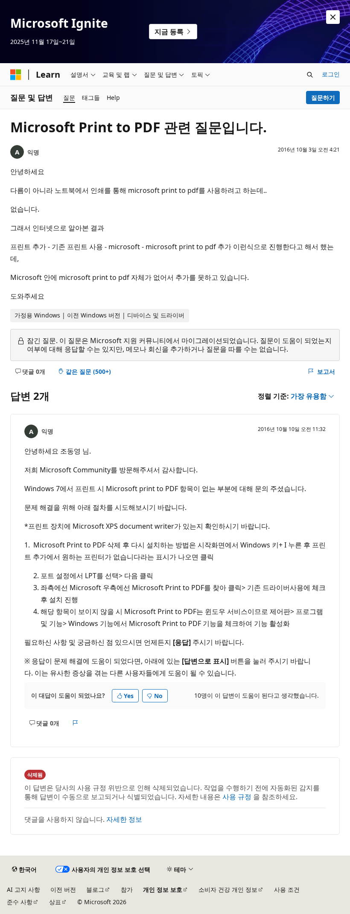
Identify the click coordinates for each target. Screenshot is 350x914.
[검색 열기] (309, 74)
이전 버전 (63, 889)
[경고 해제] (333, 17)
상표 (55, 902)
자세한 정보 (124, 819)
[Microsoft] (15, 74)
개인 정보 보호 (162, 889)
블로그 (95, 889)
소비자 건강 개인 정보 (227, 889)
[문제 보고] (75, 723)
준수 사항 (19, 902)
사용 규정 (236, 796)
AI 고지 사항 (23, 889)
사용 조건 (287, 889)
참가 (127, 889)
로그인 (331, 74)
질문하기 (323, 97)
